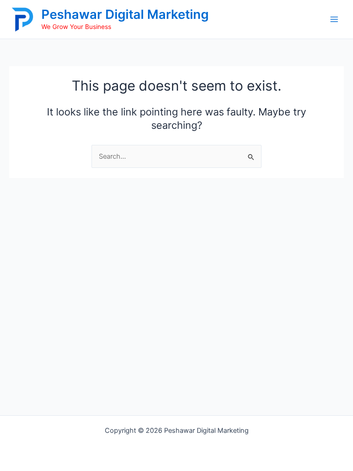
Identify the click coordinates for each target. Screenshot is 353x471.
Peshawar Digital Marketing (125, 14)
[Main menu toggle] (334, 19)
